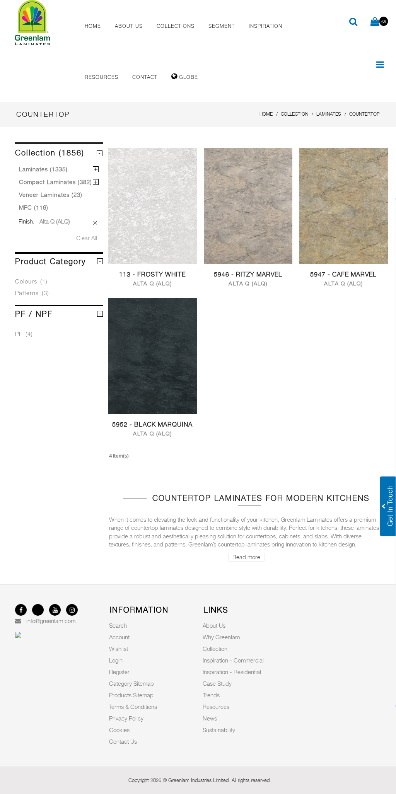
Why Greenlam (221, 636)
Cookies (119, 729)
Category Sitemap (131, 683)
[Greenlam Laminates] (43, 23)
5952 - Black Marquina (152, 424)
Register (119, 671)
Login (116, 660)
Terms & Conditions (133, 706)
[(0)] (374, 22)
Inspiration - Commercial (233, 660)
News (210, 718)
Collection (215, 648)
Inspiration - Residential (232, 671)
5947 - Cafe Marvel (343, 274)
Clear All (86, 237)
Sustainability (219, 729)
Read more (246, 556)
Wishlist (118, 648)
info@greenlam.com (50, 620)
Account (119, 636)
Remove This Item (95, 223)
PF (24, 333)
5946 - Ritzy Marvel (248, 274)
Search (118, 625)
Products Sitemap (131, 695)
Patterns (32, 292)
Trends (211, 695)
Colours (31, 281)
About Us (214, 625)
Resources (216, 706)
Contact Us (123, 741)
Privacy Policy (126, 718)
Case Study (217, 683)
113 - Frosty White (152, 274)
